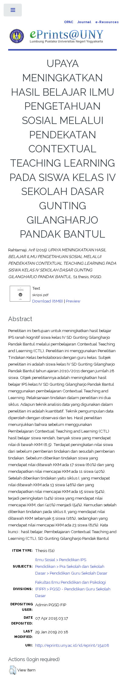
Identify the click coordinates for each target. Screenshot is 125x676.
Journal (84, 22)
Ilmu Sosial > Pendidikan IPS (60, 559)
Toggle (13, 11)
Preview (73, 301)
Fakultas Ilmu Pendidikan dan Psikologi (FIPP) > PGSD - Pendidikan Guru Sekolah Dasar (72, 589)
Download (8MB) (47, 301)
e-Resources (107, 22)
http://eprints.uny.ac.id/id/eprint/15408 (72, 645)
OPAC (68, 22)
